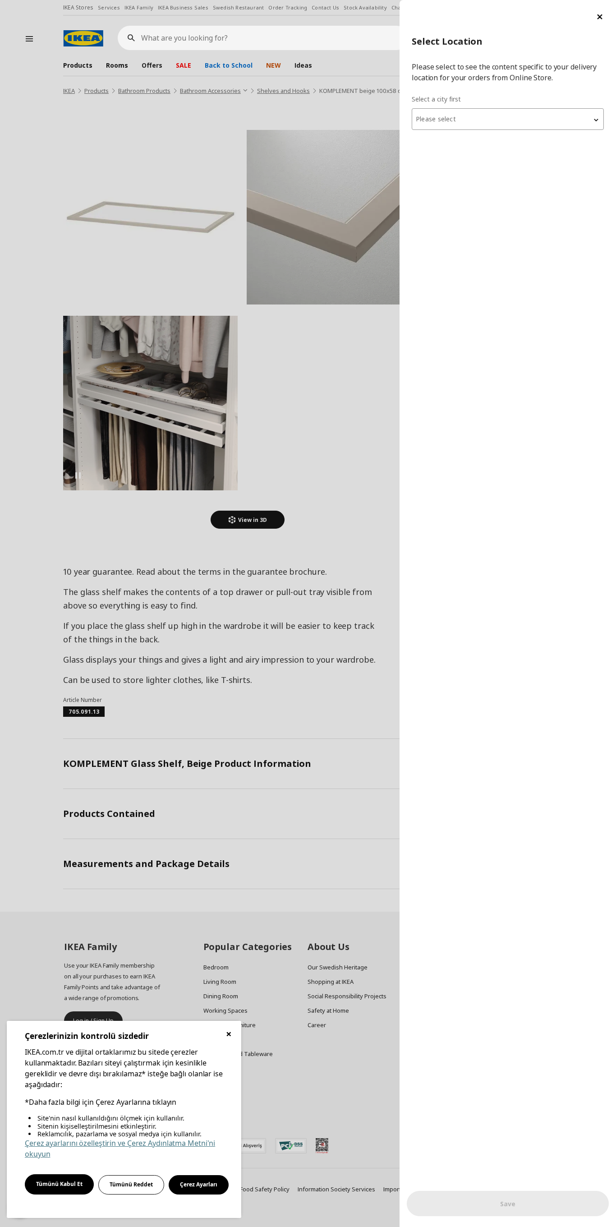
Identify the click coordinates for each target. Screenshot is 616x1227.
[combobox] (508, 119)
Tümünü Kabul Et (59, 1184)
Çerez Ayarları (198, 1184)
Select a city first (436, 99)
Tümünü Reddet (131, 1184)
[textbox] (507, 119)
